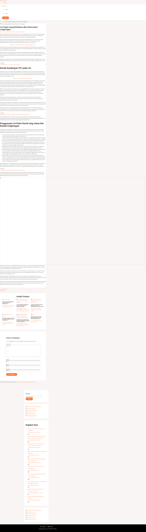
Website (8, 369)
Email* (7, 364)
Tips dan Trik (26, 310)
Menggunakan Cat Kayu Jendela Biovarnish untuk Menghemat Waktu (15, 114)
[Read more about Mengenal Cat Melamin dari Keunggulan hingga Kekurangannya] (23, 317)
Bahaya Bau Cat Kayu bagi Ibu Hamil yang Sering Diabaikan (36, 317)
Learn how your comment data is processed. (26, 382)
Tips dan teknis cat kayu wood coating (23, 310)
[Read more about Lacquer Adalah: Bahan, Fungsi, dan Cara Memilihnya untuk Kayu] (37, 302)
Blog (6, 13)
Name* (7, 359)
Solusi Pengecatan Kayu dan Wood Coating (9, 31)
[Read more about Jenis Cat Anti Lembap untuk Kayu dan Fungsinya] (6, 299)
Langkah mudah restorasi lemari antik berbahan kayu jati (12, 170)
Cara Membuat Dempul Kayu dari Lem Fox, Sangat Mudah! (22, 305)
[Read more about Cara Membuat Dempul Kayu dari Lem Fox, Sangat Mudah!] (23, 302)
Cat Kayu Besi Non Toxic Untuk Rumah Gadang (10, 64)
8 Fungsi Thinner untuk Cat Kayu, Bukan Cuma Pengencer (8, 319)
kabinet (29, 42)
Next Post (2, 290)
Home (6, 9)
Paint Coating (4, 305)
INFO (32, 308)
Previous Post (3, 289)
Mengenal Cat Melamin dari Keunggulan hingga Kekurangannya (23, 320)
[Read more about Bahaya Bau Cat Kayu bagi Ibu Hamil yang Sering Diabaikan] (33, 314)
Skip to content (3, 0)
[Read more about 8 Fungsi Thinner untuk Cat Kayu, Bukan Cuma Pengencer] (8, 316)
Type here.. (8, 344)
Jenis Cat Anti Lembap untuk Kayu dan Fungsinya (7, 302)
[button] (5, 2)
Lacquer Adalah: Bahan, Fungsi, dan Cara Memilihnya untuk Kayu (37, 305)
